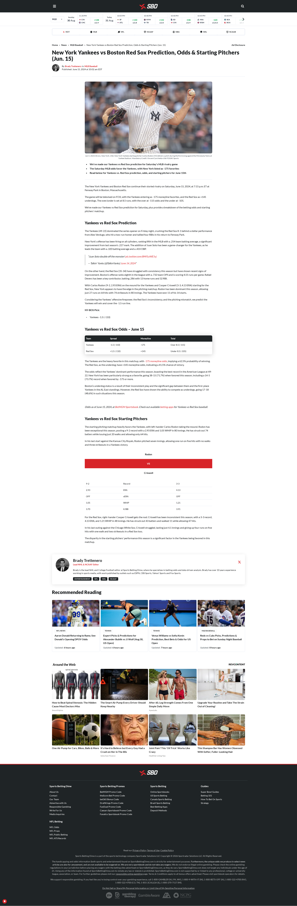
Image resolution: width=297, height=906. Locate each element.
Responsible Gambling (60, 806)
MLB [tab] (95, 32)
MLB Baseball (76, 45)
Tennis (108, 631)
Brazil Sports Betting (160, 803)
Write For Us (56, 810)
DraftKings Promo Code (111, 803)
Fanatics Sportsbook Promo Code (116, 814)
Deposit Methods (158, 810)
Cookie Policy (167, 850)
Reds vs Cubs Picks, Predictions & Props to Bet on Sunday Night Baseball (221, 637)
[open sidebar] (54, 6)
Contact (53, 795)
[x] (239, 562)
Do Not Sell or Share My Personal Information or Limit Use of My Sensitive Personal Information (148, 888)
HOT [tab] (68, 32)
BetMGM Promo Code (110, 792)
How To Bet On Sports (211, 799)
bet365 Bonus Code (109, 799)
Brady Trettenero (73, 66)
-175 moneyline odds (156, 361)
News (64, 45)
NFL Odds (54, 827)
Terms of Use (153, 850)
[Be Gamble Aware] (149, 895)
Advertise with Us (58, 803)
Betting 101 (206, 795)
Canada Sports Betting (161, 799)
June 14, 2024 (128, 263)
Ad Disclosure (238, 45)
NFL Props (55, 831)
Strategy (205, 803)
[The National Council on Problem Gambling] (182, 895)
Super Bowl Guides (210, 792)
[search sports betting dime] (242, 6)
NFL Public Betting (59, 834)
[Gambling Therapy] (129, 895)
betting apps (166, 406)
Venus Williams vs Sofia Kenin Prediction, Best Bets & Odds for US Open (171, 639)
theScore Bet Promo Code (112, 795)
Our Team (54, 799)
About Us (54, 792)
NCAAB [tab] (232, 32)
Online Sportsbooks (159, 792)
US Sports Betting (158, 795)
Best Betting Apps (158, 806)
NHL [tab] (205, 32)
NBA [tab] (178, 32)
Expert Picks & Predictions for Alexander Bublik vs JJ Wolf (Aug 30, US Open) (123, 639)
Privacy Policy (139, 850)
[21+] (109, 895)
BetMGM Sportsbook (126, 406)
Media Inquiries (57, 814)
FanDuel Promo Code (110, 806)
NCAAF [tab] (150, 32)
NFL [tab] (122, 32)
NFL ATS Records (58, 838)
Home (55, 45)
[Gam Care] (117, 895)
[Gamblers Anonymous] (166, 895)
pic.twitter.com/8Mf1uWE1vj (140, 256)
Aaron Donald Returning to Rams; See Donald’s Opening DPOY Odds (75, 637)
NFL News (60, 631)
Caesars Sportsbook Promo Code (116, 810)
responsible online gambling (129, 874)
